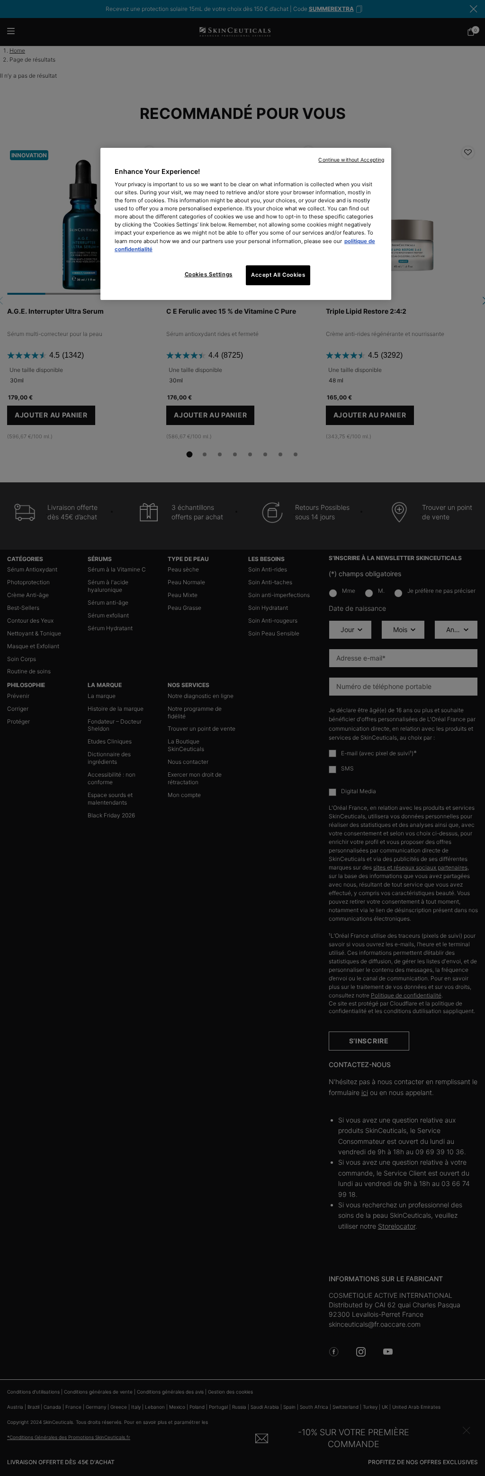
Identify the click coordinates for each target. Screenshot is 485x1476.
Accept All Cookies (278, 275)
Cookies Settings (209, 274)
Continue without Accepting (351, 160)
